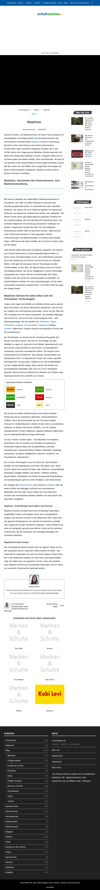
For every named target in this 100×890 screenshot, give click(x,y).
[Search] (92, 3)
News (28, 776)
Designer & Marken (50, 3)
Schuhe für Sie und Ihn (27, 847)
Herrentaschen (27, 816)
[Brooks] (49, 632)
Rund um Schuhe (28, 786)
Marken (36, 110)
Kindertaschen (27, 827)
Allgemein (27, 745)
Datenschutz (57, 756)
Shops (60, 3)
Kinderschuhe (27, 821)
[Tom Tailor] (18, 632)
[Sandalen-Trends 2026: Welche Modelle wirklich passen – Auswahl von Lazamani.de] (77, 166)
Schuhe (20, 3)
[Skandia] (10, 389)
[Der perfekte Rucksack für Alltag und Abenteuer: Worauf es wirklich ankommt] (77, 121)
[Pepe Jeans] (49, 663)
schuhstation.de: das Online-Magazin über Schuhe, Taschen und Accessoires (50, 883)
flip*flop (87, 219)
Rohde (87, 231)
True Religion (19, 679)
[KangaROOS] (10, 397)
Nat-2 (47, 405)
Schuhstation (11, 3)
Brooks (50, 648)
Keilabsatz (50, 485)
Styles (28, 796)
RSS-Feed (56, 767)
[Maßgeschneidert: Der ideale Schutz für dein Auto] (77, 154)
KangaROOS (21, 397)
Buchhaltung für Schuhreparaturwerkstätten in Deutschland (89, 185)
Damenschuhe (27, 806)
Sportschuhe (27, 857)
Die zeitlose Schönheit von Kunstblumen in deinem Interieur (89, 140)
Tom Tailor (19, 648)
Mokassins (44, 322)
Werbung (27, 867)
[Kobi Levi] (49, 694)
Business (28, 755)
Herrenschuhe (27, 811)
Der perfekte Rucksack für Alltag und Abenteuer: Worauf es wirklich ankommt (89, 123)
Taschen (29, 3)
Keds (18, 405)
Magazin (27, 832)
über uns (55, 750)
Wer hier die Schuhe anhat (79, 3)
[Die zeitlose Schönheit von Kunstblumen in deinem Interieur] (77, 138)
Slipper (53, 322)
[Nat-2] (39, 405)
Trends (28, 801)
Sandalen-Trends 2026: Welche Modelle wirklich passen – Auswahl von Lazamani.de (89, 169)
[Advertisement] (50, 36)
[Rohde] (77, 234)
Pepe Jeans (49, 679)
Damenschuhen (26, 485)
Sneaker (7, 329)
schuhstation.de (23, 110)
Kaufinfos (28, 771)
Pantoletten (9, 325)
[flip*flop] (77, 222)
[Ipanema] (39, 389)
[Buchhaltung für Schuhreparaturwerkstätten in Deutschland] (77, 185)
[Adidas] (18, 694)
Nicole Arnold (30, 129)
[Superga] (39, 397)
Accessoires (27, 740)
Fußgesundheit (28, 760)
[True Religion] (18, 663)
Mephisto (36, 142)
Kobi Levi (49, 711)
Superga (48, 397)
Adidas (18, 711)
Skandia (19, 389)
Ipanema (49, 389)
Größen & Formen (28, 766)
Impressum (57, 762)
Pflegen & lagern (28, 781)
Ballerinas (43, 325)
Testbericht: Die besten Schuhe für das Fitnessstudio (81, 256)
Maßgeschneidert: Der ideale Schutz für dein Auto (89, 153)
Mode (27, 842)
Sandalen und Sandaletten (26, 325)
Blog (65, 3)
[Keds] (10, 405)
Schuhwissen (28, 791)
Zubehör (37, 3)
